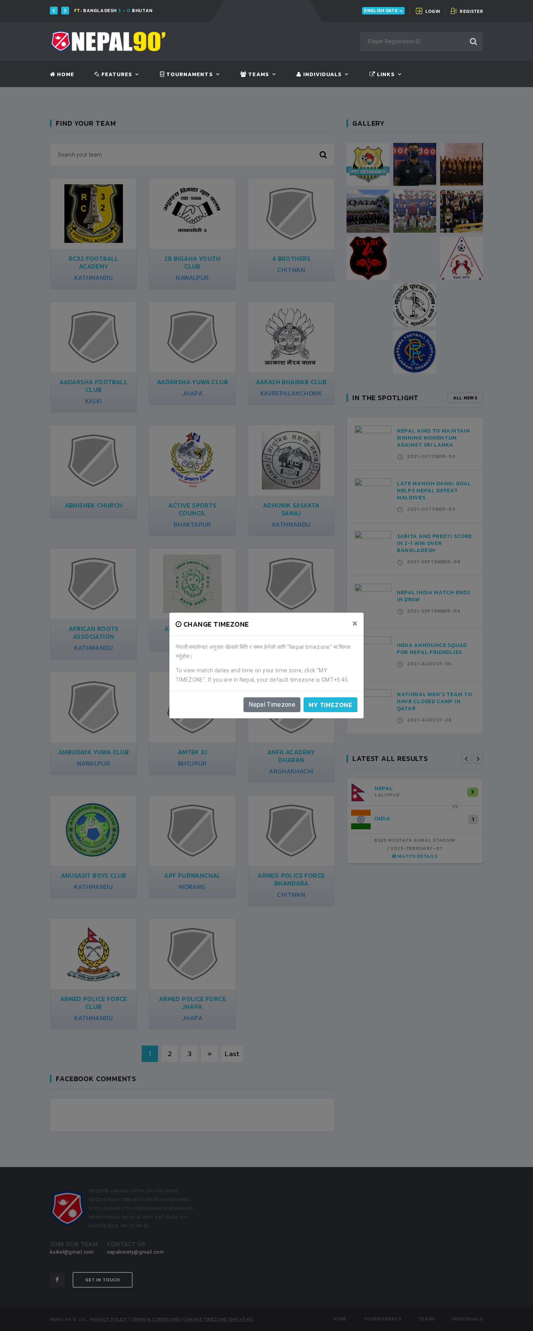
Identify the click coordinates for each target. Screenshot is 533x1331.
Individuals (321, 74)
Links (385, 74)
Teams (258, 74)
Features (116, 74)
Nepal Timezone (272, 704)
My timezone (330, 704)
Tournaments (189, 74)
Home (64, 74)
